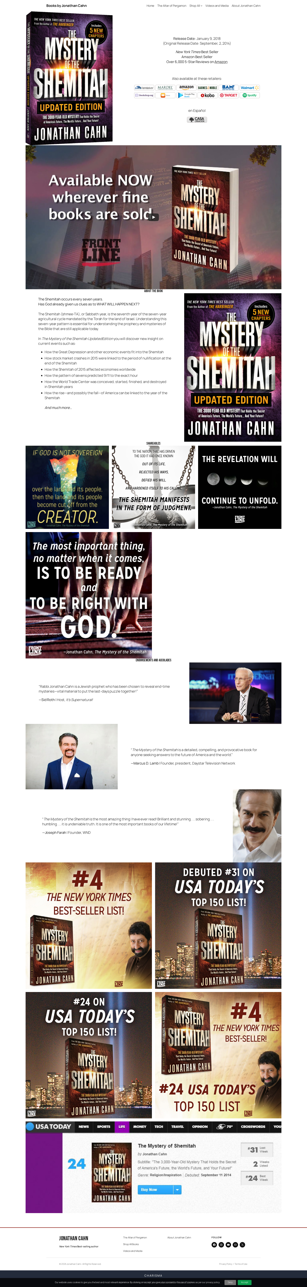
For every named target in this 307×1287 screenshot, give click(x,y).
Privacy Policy (225, 1264)
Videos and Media (132, 1251)
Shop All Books (131, 1244)
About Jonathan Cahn (179, 1237)
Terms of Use (241, 1264)
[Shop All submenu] (201, 6)
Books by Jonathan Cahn (66, 5)
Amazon (220, 61)
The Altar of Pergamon (135, 1237)
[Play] (153, 217)
